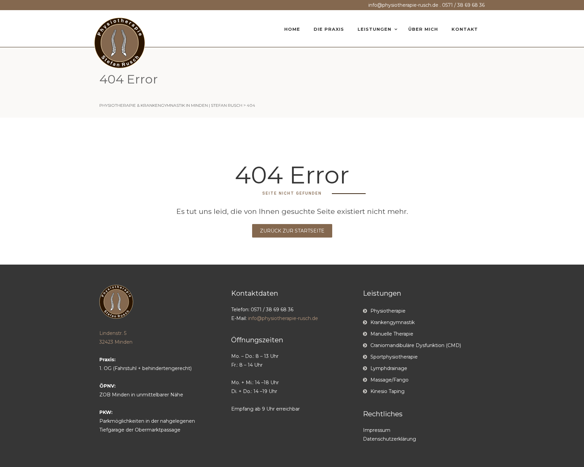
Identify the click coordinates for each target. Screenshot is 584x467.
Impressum (376, 430)
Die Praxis (329, 29)
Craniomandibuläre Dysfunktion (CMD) (415, 345)
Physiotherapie (388, 311)
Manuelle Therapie (391, 334)
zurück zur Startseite (292, 231)
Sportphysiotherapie (394, 357)
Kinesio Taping (387, 391)
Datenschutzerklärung (389, 439)
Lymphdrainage (388, 368)
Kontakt (465, 29)
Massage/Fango (389, 380)
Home (292, 29)
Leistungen (374, 29)
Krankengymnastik (392, 322)
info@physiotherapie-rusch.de (403, 5)
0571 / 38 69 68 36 (463, 5)
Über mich (423, 29)
